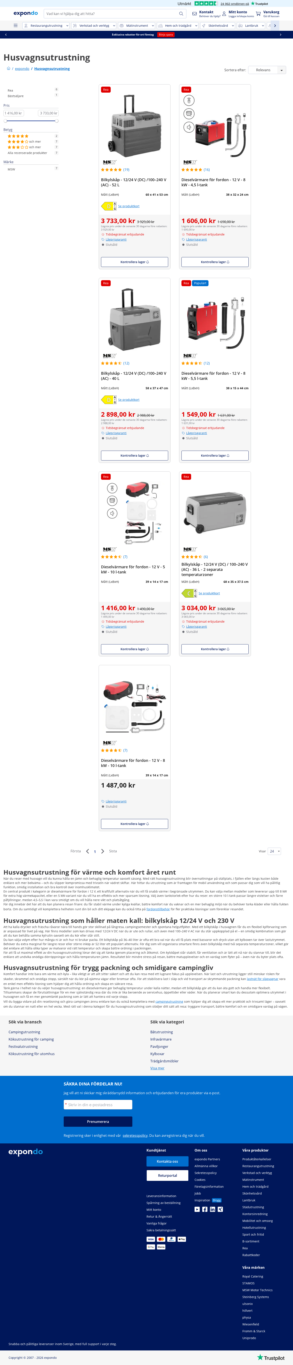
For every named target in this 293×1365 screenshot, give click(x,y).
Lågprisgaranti (116, 239)
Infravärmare (161, 1039)
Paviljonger (159, 1046)
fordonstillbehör (158, 909)
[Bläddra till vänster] (9, 34)
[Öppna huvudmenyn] (15, 25)
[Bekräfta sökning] (181, 13)
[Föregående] (87, 851)
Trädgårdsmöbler (164, 1061)
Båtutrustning (161, 1032)
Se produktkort (128, 206)
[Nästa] (102, 851)
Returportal (167, 1175)
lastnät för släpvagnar (262, 979)
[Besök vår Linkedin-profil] (212, 1210)
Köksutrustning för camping (31, 1039)
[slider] (5, 120)
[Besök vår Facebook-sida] (204, 1210)
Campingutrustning (24, 1032)
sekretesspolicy (135, 1135)
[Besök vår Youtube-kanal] (197, 1210)
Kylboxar (157, 1053)
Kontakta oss (167, 1161)
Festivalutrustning (23, 1046)
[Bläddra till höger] (284, 34)
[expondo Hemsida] (8, 68)
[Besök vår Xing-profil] (220, 1210)
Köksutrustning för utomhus (32, 1053)
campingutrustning (169, 1001)
